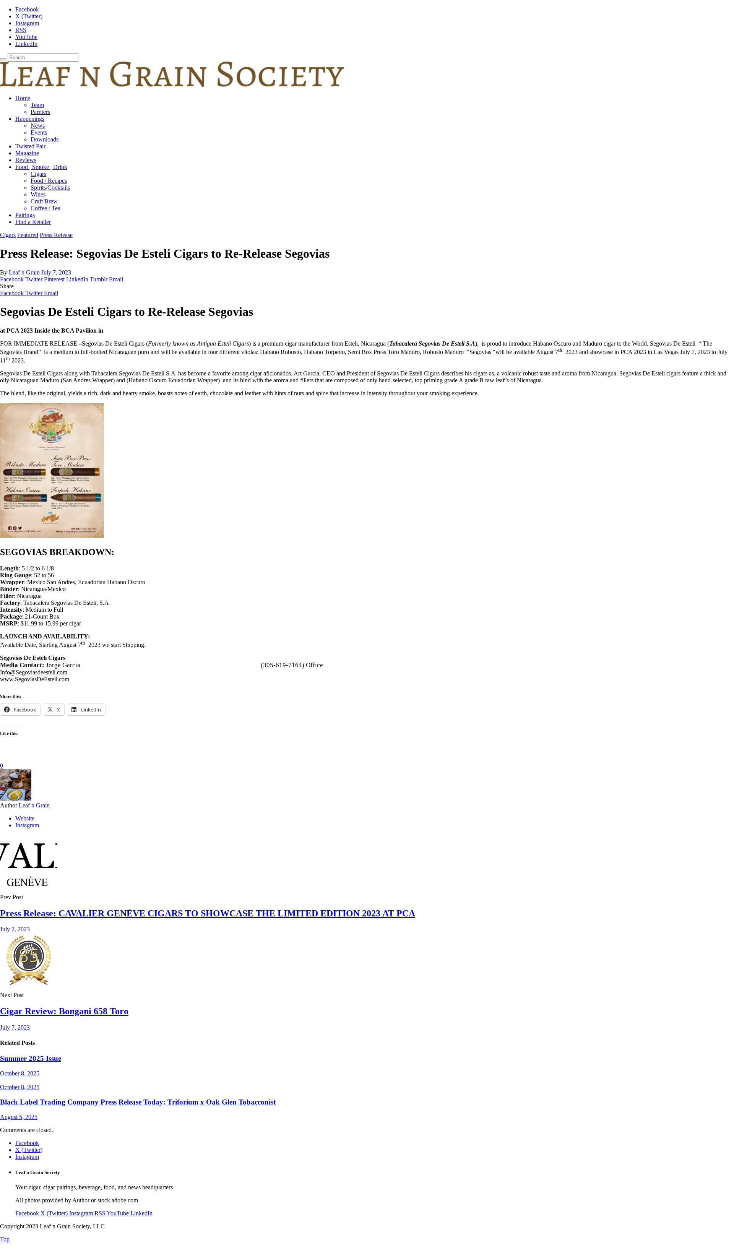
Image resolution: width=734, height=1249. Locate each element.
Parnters (40, 112)
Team (37, 105)
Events (39, 132)
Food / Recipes (49, 180)
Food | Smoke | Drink (41, 167)
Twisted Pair (30, 146)
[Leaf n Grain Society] (172, 85)
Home (22, 98)
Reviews (25, 160)
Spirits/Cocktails (50, 187)
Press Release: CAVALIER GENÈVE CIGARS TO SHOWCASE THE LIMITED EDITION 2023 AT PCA (207, 913)
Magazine (27, 153)
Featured (27, 235)
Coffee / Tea (45, 208)
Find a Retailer (33, 222)
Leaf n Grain (24, 272)
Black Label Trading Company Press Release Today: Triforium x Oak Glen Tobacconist (138, 1102)
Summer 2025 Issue (30, 1058)
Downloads (44, 139)
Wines (38, 194)
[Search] (3, 59)
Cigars (38, 174)
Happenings (29, 118)
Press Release (56, 235)
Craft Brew (44, 201)
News (38, 125)
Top (5, 1239)
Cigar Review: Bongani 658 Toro (64, 1011)
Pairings (25, 215)
